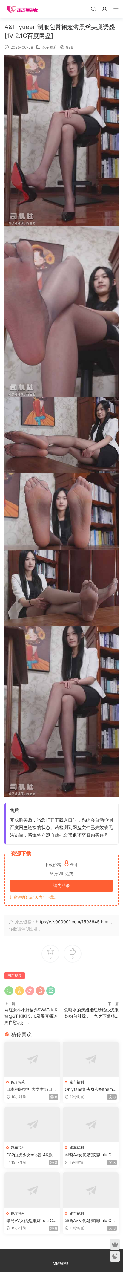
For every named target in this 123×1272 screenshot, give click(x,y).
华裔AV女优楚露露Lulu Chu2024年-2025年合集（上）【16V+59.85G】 (90, 1155)
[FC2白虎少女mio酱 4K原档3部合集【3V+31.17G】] (32, 1124)
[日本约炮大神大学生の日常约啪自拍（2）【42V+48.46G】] (32, 1059)
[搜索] (93, 8)
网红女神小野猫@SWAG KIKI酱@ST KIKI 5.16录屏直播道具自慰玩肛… (31, 1016)
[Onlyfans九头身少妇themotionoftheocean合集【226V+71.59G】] (91, 1059)
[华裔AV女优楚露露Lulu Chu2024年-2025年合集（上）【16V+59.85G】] (91, 1124)
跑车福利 (49, 47)
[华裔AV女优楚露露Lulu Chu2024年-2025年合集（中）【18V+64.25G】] (32, 1189)
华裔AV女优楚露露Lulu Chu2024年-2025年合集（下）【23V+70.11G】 (90, 1221)
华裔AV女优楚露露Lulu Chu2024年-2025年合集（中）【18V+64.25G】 (32, 1221)
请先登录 (61, 885)
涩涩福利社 (22, 9)
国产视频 (14, 975)
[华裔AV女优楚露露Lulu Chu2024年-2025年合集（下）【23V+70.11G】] (91, 1189)
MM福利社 (61, 1263)
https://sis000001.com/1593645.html (72, 921)
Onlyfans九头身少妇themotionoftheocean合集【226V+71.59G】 (91, 1089)
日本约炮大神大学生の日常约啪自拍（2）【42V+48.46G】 (31, 1089)
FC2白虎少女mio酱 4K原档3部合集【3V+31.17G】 (31, 1155)
